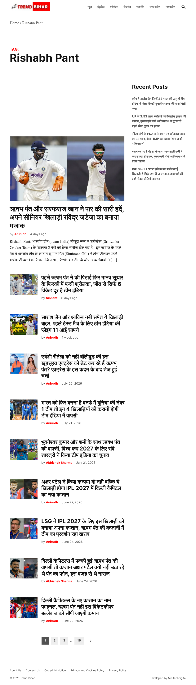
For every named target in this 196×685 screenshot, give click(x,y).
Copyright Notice (55, 670)
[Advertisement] (67, 108)
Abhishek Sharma (59, 462)
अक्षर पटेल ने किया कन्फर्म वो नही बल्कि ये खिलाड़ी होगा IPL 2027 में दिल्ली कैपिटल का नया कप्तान (81, 488)
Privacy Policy (118, 670)
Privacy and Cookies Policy (87, 670)
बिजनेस (127, 6)
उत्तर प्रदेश (155, 6)
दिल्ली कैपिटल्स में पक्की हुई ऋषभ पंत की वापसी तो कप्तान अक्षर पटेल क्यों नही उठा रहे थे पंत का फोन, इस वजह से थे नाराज (82, 567)
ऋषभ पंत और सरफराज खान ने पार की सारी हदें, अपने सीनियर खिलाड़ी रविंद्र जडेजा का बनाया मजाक (67, 217)
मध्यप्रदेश (170, 6)
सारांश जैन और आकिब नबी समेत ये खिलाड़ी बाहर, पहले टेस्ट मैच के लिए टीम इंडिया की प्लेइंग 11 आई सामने (82, 323)
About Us (15, 670)
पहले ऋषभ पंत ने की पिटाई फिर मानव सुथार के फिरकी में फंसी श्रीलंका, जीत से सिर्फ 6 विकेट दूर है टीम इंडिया (82, 284)
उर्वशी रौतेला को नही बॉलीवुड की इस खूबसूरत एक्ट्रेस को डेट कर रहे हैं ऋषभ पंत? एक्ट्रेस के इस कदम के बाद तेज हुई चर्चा (79, 366)
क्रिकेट (101, 6)
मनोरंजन (114, 6)
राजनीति (140, 6)
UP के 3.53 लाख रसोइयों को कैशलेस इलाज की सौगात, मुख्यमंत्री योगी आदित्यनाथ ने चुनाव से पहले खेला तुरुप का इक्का (159, 121)
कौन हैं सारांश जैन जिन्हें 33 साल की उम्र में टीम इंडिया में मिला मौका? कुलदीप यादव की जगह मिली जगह (159, 103)
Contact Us (33, 670)
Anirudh (20, 234)
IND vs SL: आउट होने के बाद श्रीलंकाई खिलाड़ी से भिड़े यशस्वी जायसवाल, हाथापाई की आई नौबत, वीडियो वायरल (157, 174)
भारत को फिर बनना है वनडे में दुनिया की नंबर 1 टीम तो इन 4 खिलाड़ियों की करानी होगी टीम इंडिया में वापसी (82, 409)
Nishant (51, 298)
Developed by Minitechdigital (168, 678)
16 (79, 640)
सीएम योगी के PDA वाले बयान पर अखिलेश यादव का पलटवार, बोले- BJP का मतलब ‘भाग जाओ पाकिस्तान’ (158, 138)
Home (14, 22)
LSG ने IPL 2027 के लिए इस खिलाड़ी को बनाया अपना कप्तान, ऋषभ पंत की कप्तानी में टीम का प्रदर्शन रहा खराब (82, 527)
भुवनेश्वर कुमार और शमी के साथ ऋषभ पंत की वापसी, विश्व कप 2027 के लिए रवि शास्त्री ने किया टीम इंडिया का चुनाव (80, 448)
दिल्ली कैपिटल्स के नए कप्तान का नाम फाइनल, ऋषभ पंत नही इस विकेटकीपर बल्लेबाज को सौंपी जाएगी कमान (77, 606)
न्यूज (90, 6)
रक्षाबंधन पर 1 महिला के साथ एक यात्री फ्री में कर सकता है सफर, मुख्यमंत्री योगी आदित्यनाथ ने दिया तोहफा (158, 156)
